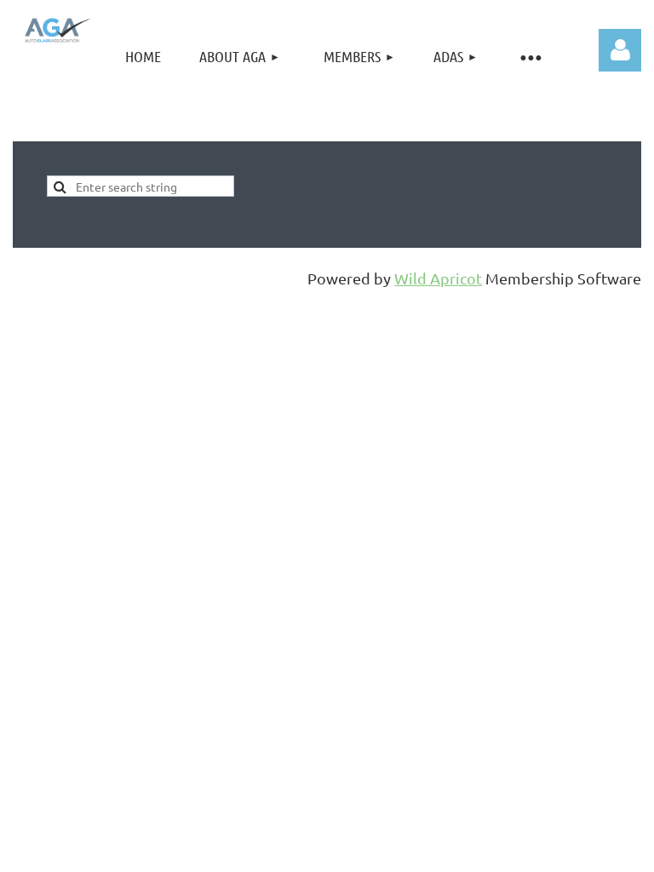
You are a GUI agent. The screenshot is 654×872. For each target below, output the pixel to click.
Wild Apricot (438, 278)
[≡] (530, 56)
